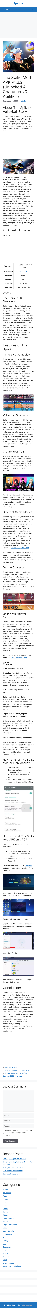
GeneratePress (28, 1305)
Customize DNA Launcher (12, 1171)
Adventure (7, 1193)
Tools (5, 1260)
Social (5, 1250)
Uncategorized (8, 1263)
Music (5, 1228)
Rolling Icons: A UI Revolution (14, 1167)
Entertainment (8, 1218)
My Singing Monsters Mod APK (17, 1070)
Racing (5, 1241)
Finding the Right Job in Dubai (14, 1159)
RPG (4, 1244)
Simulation (7, 1247)
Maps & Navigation (10, 1225)
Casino (5, 1205)
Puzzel (5, 1237)
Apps (5, 1196)
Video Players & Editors (12, 1266)
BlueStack (28, 866)
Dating (5, 1212)
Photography (8, 1234)
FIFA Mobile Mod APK (19, 658)
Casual (5, 1209)
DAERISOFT (23, 271)
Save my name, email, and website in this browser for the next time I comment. (19, 1133)
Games (8, 1067)
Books (5, 1202)
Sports (14, 1067)
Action (5, 1190)
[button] (32, 9)
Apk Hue (18, 3)
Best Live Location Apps (12, 1174)
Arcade (5, 1199)
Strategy (6, 1257)
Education (6, 1215)
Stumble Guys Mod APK (20, 548)
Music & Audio (8, 1231)
